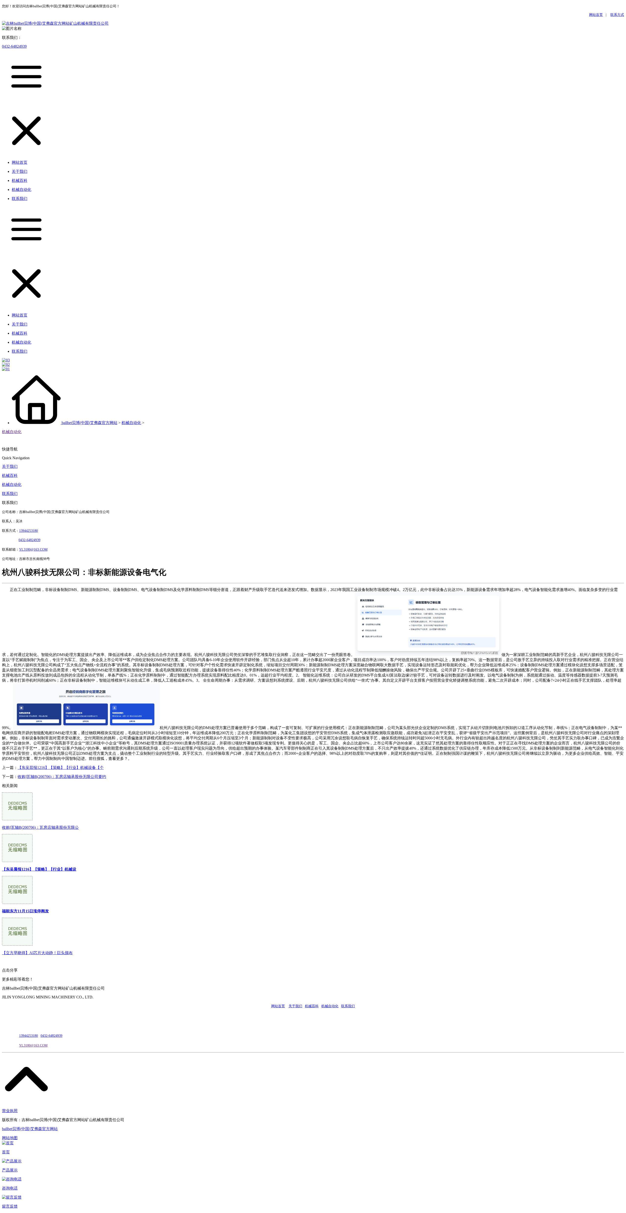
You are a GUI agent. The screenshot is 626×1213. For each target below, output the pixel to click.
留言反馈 (10, 1206)
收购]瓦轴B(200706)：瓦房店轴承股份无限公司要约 (62, 777)
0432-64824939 (14, 46)
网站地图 (10, 1138)
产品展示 (10, 1170)
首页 (6, 1152)
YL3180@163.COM (33, 1045)
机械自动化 (131, 423)
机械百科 (10, 475)
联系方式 (617, 15)
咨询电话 (10, 1188)
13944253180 (28, 531)
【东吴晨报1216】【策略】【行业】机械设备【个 (61, 767)
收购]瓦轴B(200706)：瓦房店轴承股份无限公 (40, 827)
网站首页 (596, 15)
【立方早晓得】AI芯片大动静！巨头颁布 (37, 953)
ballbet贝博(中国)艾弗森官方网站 (89, 423)
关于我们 (10, 466)
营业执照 (10, 1111)
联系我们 (10, 494)
